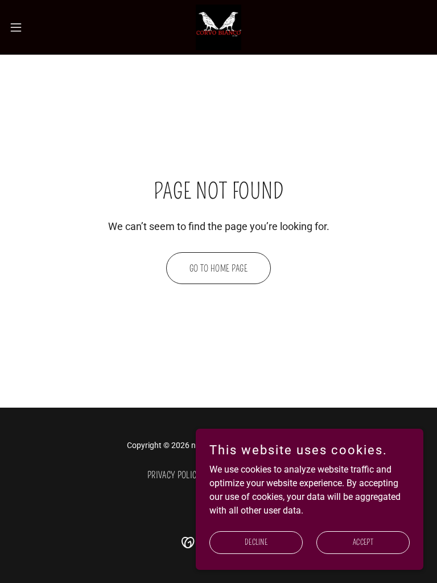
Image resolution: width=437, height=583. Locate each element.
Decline (256, 542)
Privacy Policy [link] (174, 475)
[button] (37, 27)
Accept (363, 542)
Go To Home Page (218, 268)
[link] (218, 27)
